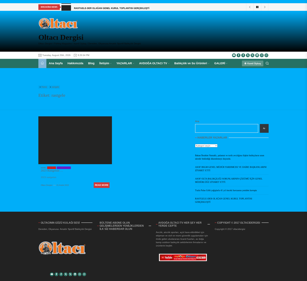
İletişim (104, 63)
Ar (264, 128)
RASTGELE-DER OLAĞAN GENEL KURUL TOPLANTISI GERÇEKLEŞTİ (223, 200)
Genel (43, 168)
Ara (197, 121)
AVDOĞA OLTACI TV (153, 63)
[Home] (42, 63)
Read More (101, 185)
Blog (91, 63)
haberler (51, 168)
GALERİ (219, 63)
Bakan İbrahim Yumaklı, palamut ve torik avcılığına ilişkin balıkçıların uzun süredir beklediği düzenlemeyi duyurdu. (229, 157)
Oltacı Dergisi (60, 37)
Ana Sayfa (56, 63)
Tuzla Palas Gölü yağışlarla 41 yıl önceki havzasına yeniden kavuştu (226, 190)
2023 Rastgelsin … (52, 170)
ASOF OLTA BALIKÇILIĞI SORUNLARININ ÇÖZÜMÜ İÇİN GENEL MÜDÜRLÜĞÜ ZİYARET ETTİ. (228, 180)
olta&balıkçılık (64, 168)
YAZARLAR (124, 63)
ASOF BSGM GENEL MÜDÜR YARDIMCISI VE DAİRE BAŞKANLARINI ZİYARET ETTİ (231, 169)
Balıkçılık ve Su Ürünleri (190, 63)
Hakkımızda (75, 63)
